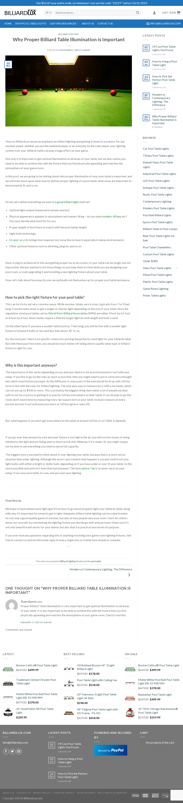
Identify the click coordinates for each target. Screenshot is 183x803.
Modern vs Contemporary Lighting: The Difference (161, 100)
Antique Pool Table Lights (158, 187)
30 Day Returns (86, 792)
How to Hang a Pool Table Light (164, 63)
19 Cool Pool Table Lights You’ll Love (163, 48)
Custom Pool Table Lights (158, 254)
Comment (157, 127)
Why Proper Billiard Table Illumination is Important (164, 120)
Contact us (105, 23)
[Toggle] (176, 268)
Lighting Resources (63, 23)
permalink (96, 561)
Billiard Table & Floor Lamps (160, 228)
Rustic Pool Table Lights (157, 194)
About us (88, 23)
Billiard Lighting (68, 34)
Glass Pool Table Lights (157, 268)
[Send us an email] (19, 751)
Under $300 (150, 261)
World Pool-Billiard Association (67, 313)
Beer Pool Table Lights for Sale (159, 238)
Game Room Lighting (156, 288)
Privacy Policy (42, 792)
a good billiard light (67, 202)
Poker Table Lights (154, 295)
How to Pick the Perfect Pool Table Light (163, 80)
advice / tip (88, 468)
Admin (86, 50)
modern (107, 216)
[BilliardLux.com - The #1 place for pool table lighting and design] (20, 13)
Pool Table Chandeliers (157, 247)
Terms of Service (64, 792)
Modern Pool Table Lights (159, 208)
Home (8, 23)
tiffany (117, 216)
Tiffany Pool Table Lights (158, 155)
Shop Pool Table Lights (30, 23)
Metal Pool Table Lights (157, 274)
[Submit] (138, 13)
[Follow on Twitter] (12, 751)
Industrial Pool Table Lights (159, 173)
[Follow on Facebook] (6, 751)
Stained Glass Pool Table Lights (158, 165)
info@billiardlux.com (15, 742)
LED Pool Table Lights (156, 180)
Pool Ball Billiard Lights (157, 215)
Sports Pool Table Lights (158, 222)
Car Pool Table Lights (156, 148)
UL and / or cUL (18, 240)
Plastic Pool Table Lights (158, 281)
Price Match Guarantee (112, 792)
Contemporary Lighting (157, 201)
